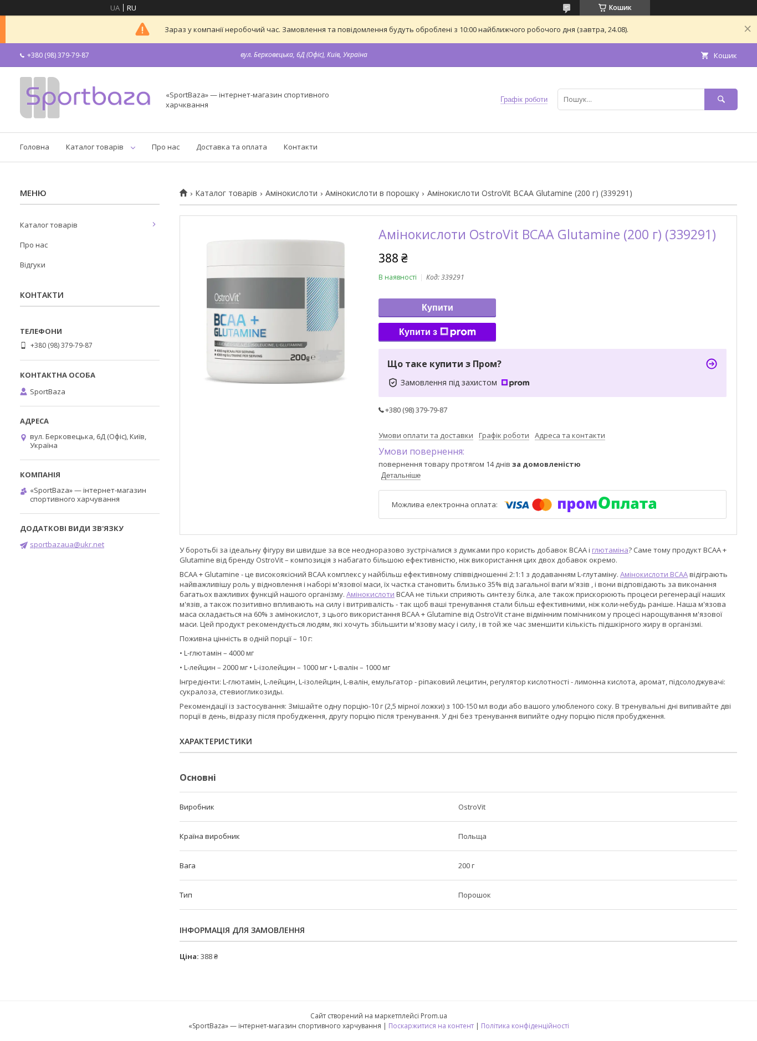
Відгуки (32, 265)
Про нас (166, 147)
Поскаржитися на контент (431, 1025)
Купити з (418, 332)
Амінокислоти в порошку (372, 193)
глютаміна (610, 550)
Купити (437, 307)
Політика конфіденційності (525, 1025)
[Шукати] (721, 99)
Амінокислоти (291, 193)
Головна (34, 147)
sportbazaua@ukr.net (67, 544)
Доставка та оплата (231, 147)
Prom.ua (434, 1016)
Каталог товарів (95, 147)
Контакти (301, 147)
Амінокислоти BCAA (654, 574)
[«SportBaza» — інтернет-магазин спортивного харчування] (86, 118)
